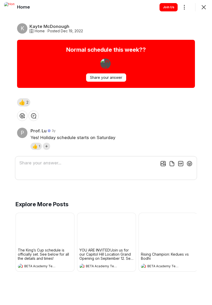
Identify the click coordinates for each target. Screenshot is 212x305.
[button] (23, 102)
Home (40, 31)
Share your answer (106, 77)
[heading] (39, 266)
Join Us (168, 7)
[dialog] (106, 152)
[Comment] (33, 116)
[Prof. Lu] (105, 63)
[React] (22, 116)
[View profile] (20, 266)
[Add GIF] (181, 163)
